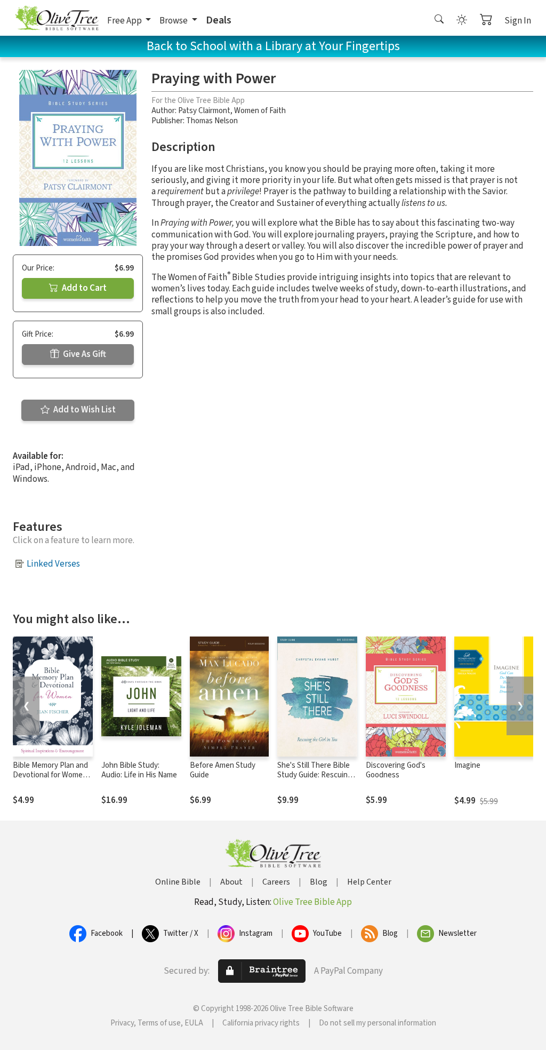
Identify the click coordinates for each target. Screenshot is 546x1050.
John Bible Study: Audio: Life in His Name (139, 770)
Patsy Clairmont (204, 110)
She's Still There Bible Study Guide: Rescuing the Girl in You (314, 775)
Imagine (467, 765)
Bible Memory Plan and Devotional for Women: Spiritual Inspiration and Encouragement (52, 780)
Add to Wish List (84, 409)
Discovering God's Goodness (395, 770)
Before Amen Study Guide (222, 770)
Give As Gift (83, 354)
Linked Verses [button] (53, 564)
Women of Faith (260, 110)
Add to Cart (83, 288)
